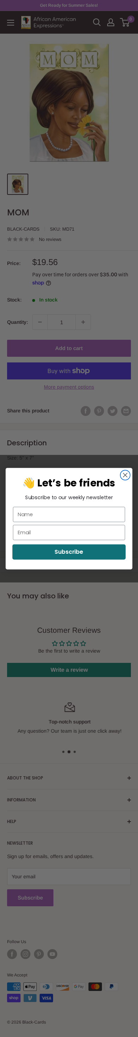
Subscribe (68, 552)
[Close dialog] (125, 475)
